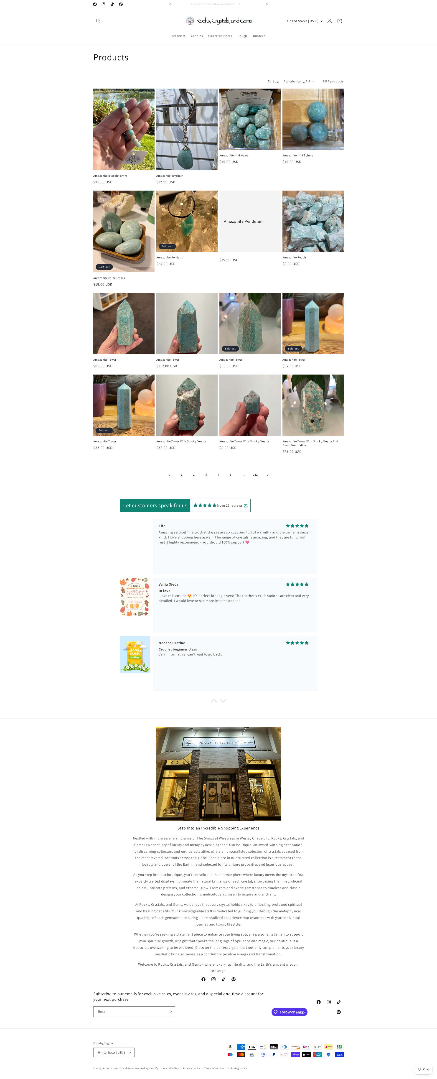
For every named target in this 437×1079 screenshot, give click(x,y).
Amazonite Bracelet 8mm (110, 176)
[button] (98, 21)
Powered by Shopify (146, 1068)
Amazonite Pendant (169, 257)
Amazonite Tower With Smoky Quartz (181, 441)
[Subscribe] (170, 1011)
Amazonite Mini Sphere (297, 155)
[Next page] (268, 475)
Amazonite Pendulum (244, 221)
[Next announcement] (267, 4)
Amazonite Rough (294, 257)
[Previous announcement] (170, 4)
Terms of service (214, 1068)
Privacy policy (191, 1068)
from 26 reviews (230, 505)
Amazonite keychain (169, 176)
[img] (205, 505)
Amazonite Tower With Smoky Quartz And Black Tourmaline (310, 443)
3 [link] (206, 474)
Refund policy (171, 1068)
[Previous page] (169, 475)
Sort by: (273, 81)
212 (255, 474)
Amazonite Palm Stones (109, 278)
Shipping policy (237, 1068)
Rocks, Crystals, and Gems (118, 1068)
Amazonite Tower (104, 360)
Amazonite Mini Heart (233, 155)
